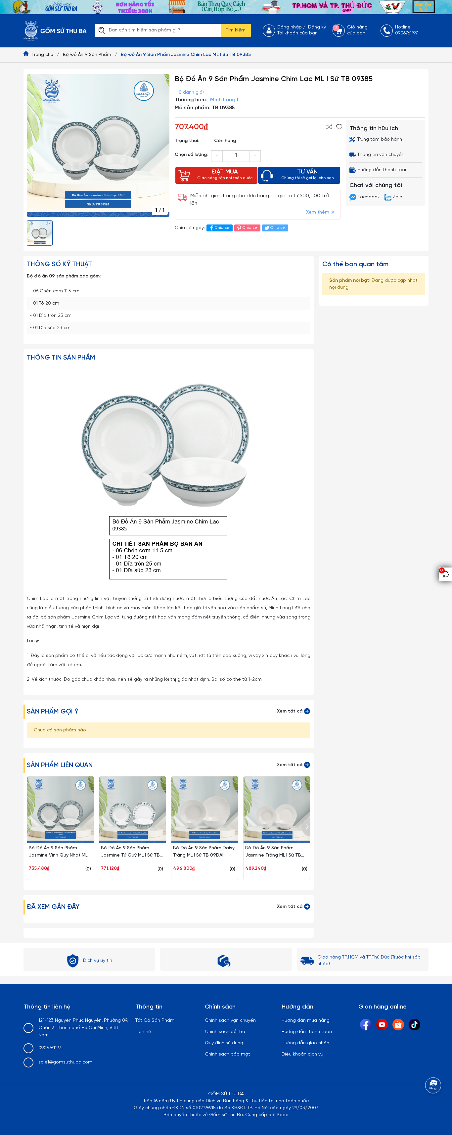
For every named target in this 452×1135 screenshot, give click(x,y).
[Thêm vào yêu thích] (339, 126)
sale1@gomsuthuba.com (65, 1062)
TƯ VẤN (307, 174)
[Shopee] (398, 1024)
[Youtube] (382, 1024)
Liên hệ (143, 1031)
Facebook (368, 197)
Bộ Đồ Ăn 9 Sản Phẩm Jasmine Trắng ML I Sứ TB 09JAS (273, 855)
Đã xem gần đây (53, 907)
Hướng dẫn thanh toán (307, 1031)
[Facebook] (366, 1024)
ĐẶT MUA (224, 174)
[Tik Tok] (414, 1024)
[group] (98, 145)
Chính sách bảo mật (227, 1054)
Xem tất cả (290, 711)
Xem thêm (318, 212)
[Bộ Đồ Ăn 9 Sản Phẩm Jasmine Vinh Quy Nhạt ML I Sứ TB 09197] (60, 809)
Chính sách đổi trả (225, 1031)
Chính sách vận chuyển (230, 1020)
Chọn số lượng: (191, 154)
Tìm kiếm (236, 30)
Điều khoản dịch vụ (302, 1054)
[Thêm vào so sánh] (329, 126)
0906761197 (49, 1048)
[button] (306, 827)
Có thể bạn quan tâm (355, 264)
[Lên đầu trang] (434, 1104)
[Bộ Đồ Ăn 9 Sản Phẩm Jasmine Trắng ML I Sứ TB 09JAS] (277, 809)
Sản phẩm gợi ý (52, 711)
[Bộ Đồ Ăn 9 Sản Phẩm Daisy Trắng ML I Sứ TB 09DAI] (204, 809)
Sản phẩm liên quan (60, 765)
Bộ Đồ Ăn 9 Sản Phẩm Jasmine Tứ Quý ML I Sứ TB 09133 (130, 855)
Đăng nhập (289, 27)
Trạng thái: (187, 140)
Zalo (396, 197)
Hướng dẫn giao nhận (305, 1043)
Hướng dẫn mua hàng (306, 1020)
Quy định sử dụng (224, 1043)
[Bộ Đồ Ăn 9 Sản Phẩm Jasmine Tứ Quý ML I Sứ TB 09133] (132, 809)
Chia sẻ (222, 227)
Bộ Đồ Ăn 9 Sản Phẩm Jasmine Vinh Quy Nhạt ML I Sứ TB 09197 (59, 855)
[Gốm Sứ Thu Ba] (226, 7)
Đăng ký (317, 27)
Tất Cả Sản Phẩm (154, 1020)
